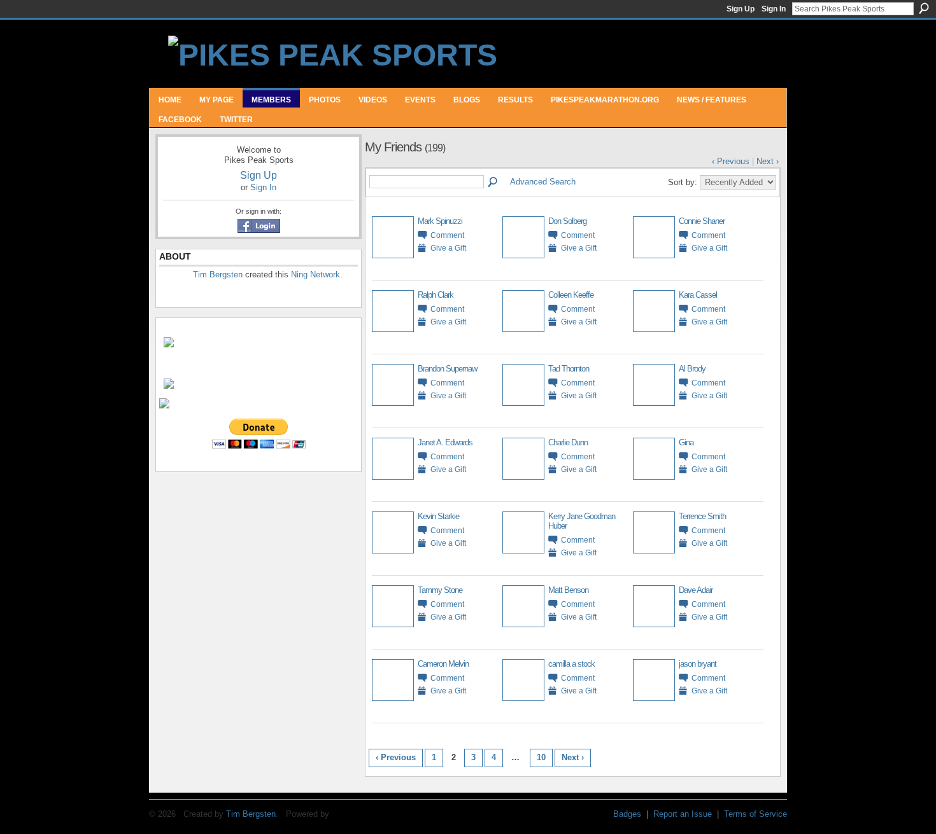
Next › (767, 161)
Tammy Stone (440, 590)
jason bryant (697, 664)
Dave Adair (696, 590)
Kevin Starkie (438, 516)
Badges (627, 814)
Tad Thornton (568, 368)
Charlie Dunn (568, 442)
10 (541, 757)
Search (924, 8)
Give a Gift (448, 248)
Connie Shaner (702, 221)
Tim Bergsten (218, 274)
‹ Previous (730, 161)
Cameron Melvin (443, 664)
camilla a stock (571, 664)
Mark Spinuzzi (440, 221)
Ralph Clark (435, 295)
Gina (686, 442)
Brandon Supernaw (447, 368)
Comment (447, 235)
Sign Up (741, 8)
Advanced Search (543, 181)
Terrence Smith (702, 516)
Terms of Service (755, 814)
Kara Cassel (698, 295)
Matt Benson (568, 590)
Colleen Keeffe (570, 295)
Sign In (774, 8)
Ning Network (315, 274)
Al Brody (692, 368)
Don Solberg (567, 221)
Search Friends (493, 182)
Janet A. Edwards (445, 442)
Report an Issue (682, 814)
